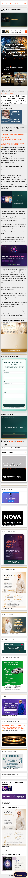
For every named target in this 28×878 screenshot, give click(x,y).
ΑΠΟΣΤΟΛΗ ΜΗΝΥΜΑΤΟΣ (14, 405)
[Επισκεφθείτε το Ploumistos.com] (5, 20)
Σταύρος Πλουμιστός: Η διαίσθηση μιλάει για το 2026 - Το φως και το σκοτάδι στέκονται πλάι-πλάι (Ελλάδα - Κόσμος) (13, 727)
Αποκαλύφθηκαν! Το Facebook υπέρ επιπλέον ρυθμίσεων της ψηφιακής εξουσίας (12, 143)
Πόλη (4, 386)
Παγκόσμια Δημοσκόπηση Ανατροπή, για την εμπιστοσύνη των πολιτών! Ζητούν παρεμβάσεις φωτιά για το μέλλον (13, 136)
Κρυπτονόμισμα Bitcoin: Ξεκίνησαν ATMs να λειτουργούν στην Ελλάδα (12, 477)
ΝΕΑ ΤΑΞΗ (11, 93)
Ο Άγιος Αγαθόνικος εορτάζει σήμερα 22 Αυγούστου (14, 68)
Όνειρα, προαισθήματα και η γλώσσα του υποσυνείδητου (14, 54)
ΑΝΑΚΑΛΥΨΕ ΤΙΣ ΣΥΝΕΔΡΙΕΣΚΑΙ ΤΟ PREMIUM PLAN (14, 562)
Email (4, 381)
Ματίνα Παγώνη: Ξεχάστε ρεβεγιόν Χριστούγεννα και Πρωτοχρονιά (12, 464)
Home (2, 93)
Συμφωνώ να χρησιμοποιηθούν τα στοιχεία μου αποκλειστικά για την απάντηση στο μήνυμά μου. (14, 401)
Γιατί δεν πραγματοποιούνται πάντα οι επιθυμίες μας (20, 80)
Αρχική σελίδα (8, 850)
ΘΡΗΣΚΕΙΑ (6, 93)
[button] (14, 547)
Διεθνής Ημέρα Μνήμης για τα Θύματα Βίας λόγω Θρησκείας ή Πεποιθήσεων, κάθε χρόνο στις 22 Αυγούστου (7, 78)
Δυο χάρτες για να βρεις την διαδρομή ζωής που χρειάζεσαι (17, 31)
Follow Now (11, 501)
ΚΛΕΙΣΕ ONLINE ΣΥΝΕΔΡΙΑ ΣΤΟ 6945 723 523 (14, 350)
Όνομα (4, 370)
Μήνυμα (4, 392)
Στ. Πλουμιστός (12, 3)
